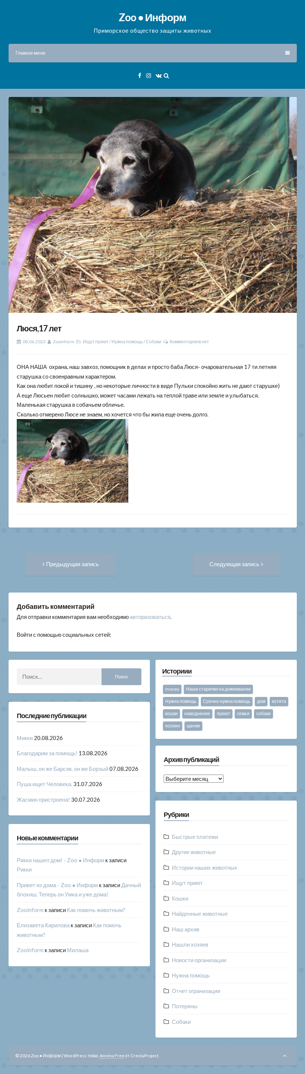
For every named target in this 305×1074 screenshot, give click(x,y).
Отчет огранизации (196, 990)
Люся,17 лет (39, 328)
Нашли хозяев (190, 944)
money (172, 689)
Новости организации (199, 960)
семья (243, 713)
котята (279, 701)
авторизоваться (150, 616)
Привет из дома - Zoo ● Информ (57, 885)
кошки (171, 713)
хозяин (172, 726)
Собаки (153, 341)
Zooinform (63, 341)
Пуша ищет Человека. (44, 784)
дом (261, 701)
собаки (263, 713)
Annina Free (112, 1055)
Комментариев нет (189, 341)
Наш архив (185, 929)
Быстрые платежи (195, 836)
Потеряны (185, 1006)
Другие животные (194, 852)
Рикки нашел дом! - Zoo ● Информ (60, 860)
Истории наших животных (204, 867)
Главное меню (30, 53)
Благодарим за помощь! (47, 753)
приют (223, 713)
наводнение (197, 713)
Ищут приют (96, 341)
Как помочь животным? (96, 909)
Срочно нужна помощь (226, 701)
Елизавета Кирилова (43, 925)
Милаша (78, 950)
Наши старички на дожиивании (218, 689)
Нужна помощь (127, 341)
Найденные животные (200, 913)
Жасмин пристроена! (43, 799)
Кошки (180, 898)
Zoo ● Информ (152, 17)
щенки (193, 726)
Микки (25, 737)
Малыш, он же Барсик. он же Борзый (62, 768)
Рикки (24, 869)
